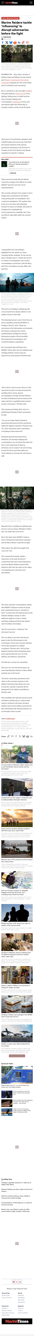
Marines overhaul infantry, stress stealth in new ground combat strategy (15, 1197)
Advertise (4, 1308)
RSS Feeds (21, 1300)
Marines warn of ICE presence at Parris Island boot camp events (16, 860)
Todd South (7, 37)
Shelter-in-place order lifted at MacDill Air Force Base (15, 1045)
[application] (17, 1075)
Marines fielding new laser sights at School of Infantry (16, 1190)
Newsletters (21, 1297)
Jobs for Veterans (23, 1313)
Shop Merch (21, 1302)
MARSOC (29, 91)
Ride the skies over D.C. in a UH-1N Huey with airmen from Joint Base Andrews (15, 1086)
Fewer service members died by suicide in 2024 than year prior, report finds (15, 830)
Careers (20, 1310)
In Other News (6, 743)
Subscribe (21, 1295)
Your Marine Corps (10, 18)
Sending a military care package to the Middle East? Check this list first (16, 1016)
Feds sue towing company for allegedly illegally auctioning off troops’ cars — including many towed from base (14, 892)
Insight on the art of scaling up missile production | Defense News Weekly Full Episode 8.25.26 (22, 1110)
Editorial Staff (5, 1315)
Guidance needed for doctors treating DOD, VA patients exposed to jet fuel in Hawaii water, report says (16, 954)
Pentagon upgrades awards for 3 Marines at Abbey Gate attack (16, 1183)
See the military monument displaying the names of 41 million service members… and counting (22, 1101)
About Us (20, 1308)
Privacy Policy (6, 1295)
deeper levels (20, 94)
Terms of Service (6, 1297)
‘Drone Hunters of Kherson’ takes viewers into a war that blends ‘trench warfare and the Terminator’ (17, 767)
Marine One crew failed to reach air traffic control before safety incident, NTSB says (15, 1210)
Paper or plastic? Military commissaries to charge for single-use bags (15, 986)
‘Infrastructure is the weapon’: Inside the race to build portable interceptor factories (16, 799)
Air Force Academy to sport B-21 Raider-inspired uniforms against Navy (21, 1092)
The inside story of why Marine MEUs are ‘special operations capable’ (18, 164)
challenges (17, 102)
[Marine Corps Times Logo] (12, 3)
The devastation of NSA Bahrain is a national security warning (16, 1204)
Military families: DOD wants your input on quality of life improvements (15, 924)
